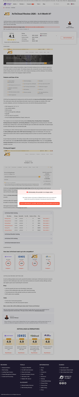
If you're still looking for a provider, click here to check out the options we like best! (39, 203)
